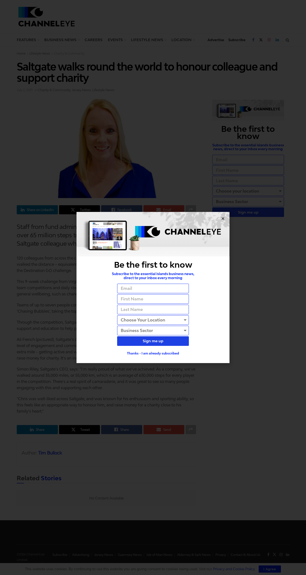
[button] (223, 218)
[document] (153, 287)
